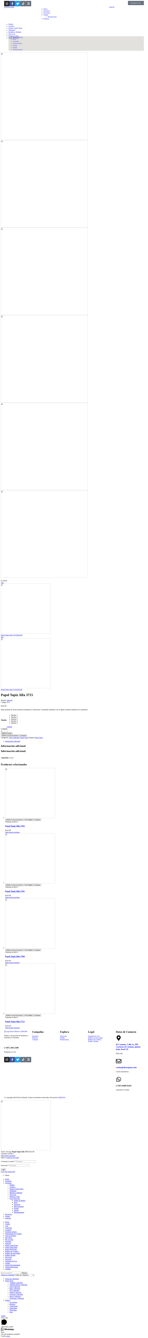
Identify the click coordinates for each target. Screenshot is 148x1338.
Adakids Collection (16, 1283)
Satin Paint (13, 1308)
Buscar (24, 1273)
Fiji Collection (14, 1290)
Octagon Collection (16, 1294)
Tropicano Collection (17, 1298)
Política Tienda (93, 1041)
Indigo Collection (15, 1292)
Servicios (8, 1183)
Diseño (16, 1210)
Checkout (8, 1228)
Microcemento (19, 1206)
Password (5, 1165)
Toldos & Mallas (19, 1201)
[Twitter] (17, 3)
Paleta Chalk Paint (11, 1245)
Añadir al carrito (7, 733)
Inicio (7, 1179)
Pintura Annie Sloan (16, 1189)
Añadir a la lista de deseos (10, 735)
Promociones (64, 1040)
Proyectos (63, 1036)
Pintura (7, 1300)
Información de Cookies (13, 1234)
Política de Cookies (94, 1040)
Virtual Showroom (11, 1267)
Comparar (23, 735)
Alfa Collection (14, 738)
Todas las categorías (12, 1279)
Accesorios (13, 1302)
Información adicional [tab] (13, 746)
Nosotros (35, 1036)
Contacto (35, 1040)
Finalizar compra (11, 1232)
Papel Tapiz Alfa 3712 (15, 1021)
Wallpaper (13, 1191)
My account (9, 1240)
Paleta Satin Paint (11, 1247)
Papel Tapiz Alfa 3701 (15, 891)
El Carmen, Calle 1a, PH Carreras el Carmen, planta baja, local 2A (128, 1046)
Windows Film (15, 1197)
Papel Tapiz (24, 738)
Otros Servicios (15, 1199)
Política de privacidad (95, 1038)
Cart (6, 1226)
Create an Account (12, 1158)
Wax (11, 1312)
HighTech (61, 1097)
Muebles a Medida (16, 1193)
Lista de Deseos (10, 1236)
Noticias (35, 1038)
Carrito (7, 1224)
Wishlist (8, 1269)
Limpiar (9, 727)
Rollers (12, 1185)
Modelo (4, 720)
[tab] (73, 741)
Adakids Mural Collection (18, 1285)
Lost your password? (8, 1172)
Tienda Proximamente (12, 1265)
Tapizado (17, 1204)
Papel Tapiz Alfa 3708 (15, 956)
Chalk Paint (14, 1306)
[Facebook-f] (12, 3)
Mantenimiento (19, 1212)
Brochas (12, 1304)
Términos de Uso (94, 1036)
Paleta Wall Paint (11, 1249)
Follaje (16, 1208)
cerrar (8, 1336)
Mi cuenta (8, 1238)
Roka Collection (15, 1296)
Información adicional (12, 741)
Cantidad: (4, 729)
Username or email (8, 1161)
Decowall (13, 1195)
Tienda (62, 1038)
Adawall (9, 700)
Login (3, 1169)
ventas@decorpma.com (126, 1067)
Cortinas (12, 1187)
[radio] (14, 715)
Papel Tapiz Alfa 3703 (15, 826)
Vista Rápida (28, 820)
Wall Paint (13, 1310)
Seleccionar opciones (12, 832)
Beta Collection (15, 1289)
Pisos (15, 1202)
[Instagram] (7, 3)
